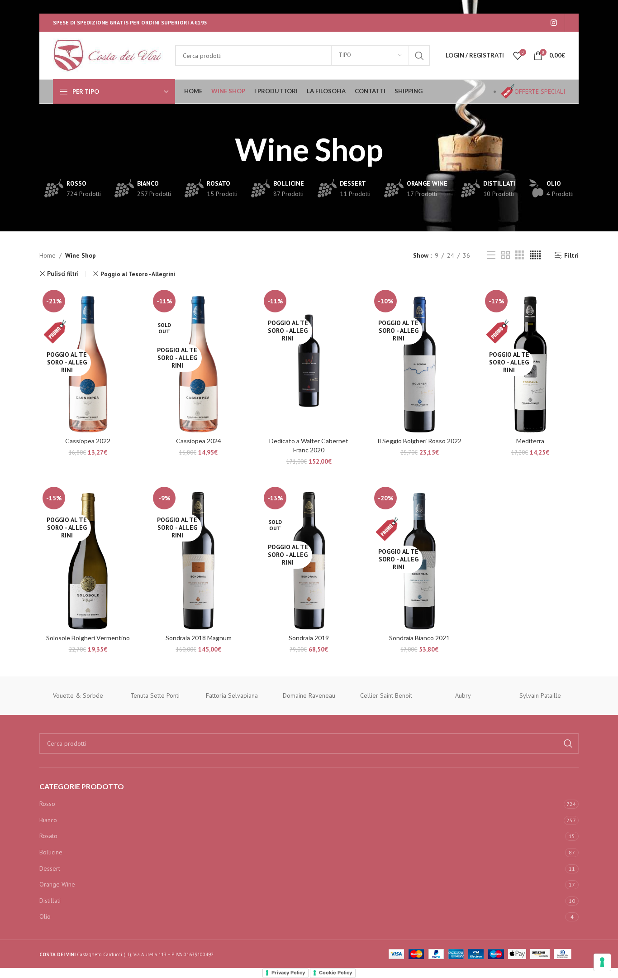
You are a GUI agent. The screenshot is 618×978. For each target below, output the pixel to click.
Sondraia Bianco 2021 (419, 638)
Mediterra (530, 441)
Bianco (48, 820)
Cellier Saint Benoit (386, 695)
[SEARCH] (419, 55)
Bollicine (50, 852)
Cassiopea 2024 (198, 441)
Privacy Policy (288, 972)
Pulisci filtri (63, 274)
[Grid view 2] (505, 255)
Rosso (47, 804)
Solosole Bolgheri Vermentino (88, 638)
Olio (45, 916)
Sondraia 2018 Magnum (199, 638)
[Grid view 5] (535, 255)
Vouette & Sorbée (78, 695)
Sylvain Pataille (540, 695)
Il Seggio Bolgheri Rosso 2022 (419, 441)
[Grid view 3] (519, 255)
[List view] (491, 255)
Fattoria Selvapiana (232, 695)
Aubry (463, 695)
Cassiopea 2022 (87, 441)
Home (47, 255)
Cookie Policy (335, 972)
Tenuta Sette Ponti (155, 695)
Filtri (571, 255)
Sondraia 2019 (309, 638)
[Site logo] (109, 55)
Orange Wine (57, 884)
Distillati (50, 900)
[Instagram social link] (554, 22)
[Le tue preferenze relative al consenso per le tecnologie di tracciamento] (602, 962)
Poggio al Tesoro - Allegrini (137, 274)
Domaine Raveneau (309, 695)
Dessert (49, 868)
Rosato (48, 836)
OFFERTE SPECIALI (539, 91)
